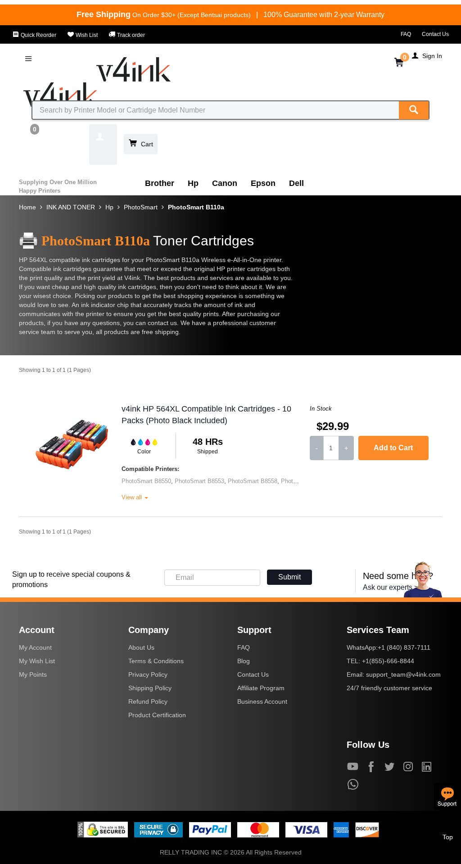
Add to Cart (393, 448)
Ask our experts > (390, 587)
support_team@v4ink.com (403, 674)
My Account (35, 647)
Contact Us (435, 34)
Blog (243, 661)
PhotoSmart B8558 (252, 481)
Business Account (262, 701)
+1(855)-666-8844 (388, 661)
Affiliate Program (261, 688)
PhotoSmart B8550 (146, 481)
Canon (224, 183)
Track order (130, 35)
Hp (193, 183)
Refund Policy (147, 701)
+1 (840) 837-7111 (404, 647)
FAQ (406, 34)
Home (27, 207)
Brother (159, 183)
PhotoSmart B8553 (199, 481)
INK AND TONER (70, 207)
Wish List (86, 35)
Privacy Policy (147, 674)
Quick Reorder (37, 35)
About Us (141, 647)
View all (133, 497)
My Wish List (37, 661)
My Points (33, 674)
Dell (296, 183)
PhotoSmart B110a (196, 207)
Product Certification (157, 715)
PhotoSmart (141, 207)
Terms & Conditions (156, 661)
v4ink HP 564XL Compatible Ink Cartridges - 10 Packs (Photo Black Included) (206, 414)
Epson (263, 183)
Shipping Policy (150, 688)
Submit (289, 577)
